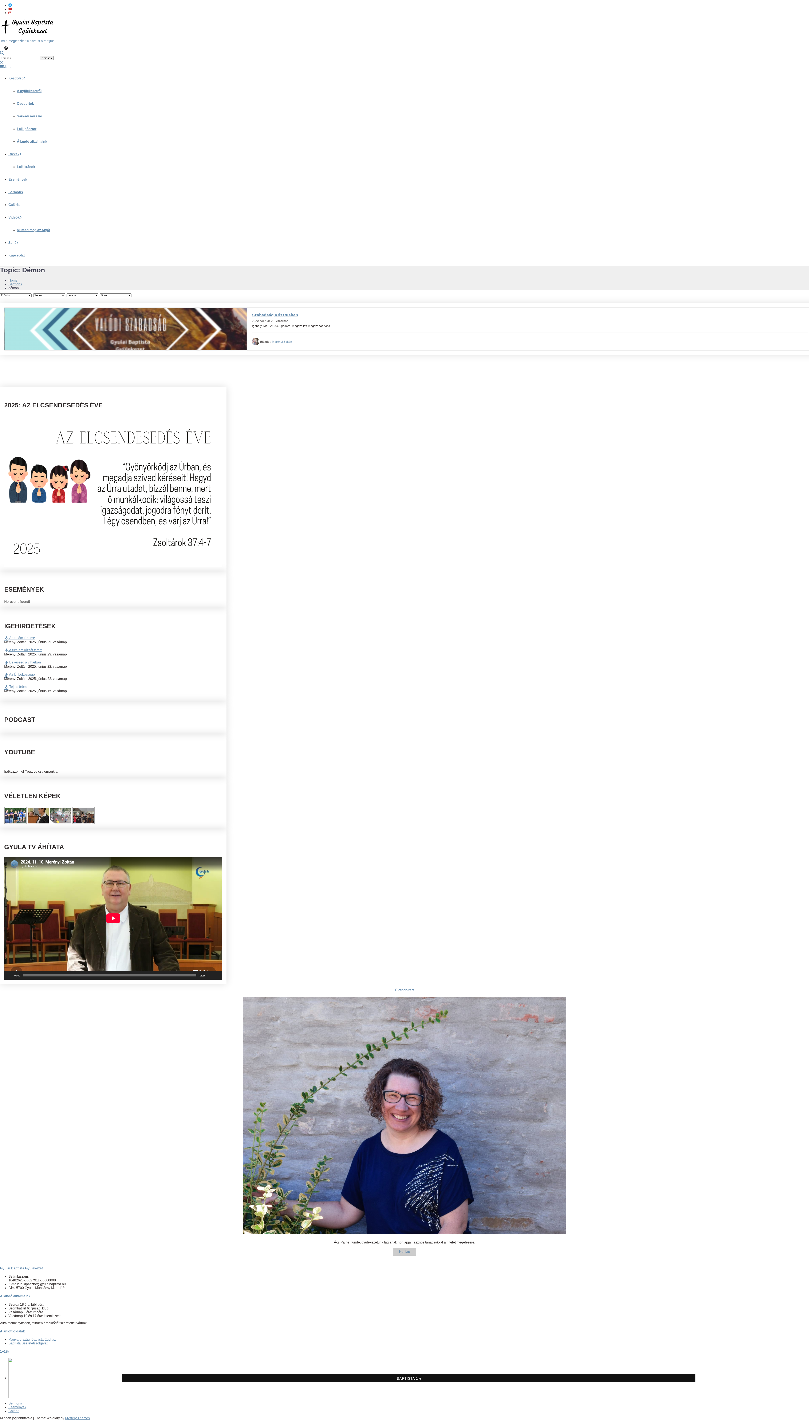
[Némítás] (210, 975)
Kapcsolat (16, 255)
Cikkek (13, 154)
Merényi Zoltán (282, 341)
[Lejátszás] (10, 975)
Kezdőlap (16, 78)
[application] (113, 918)
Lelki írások (26, 167)
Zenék (13, 242)
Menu (7, 66)
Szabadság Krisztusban (275, 315)
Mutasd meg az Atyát (33, 230)
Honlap (404, 1251)
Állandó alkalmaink (32, 141)
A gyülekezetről (29, 91)
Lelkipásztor (26, 129)
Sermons (15, 192)
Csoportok (25, 103)
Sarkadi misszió (29, 116)
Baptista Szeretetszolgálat (27, 1343)
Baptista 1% (409, 1378)
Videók (14, 217)
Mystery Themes (77, 1418)
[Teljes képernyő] (217, 975)
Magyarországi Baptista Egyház (32, 1339)
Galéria (14, 205)
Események (17, 179)
